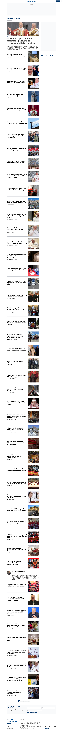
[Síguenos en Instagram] (45, 726)
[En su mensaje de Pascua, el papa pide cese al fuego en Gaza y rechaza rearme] (33, 403)
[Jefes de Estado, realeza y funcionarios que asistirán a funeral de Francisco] (33, 550)
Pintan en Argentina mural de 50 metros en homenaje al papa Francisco (16, 96)
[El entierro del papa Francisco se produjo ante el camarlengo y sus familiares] (33, 310)
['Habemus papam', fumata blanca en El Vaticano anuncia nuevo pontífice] (33, 123)
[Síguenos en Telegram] (54, 726)
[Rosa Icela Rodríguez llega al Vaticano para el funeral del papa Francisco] (33, 363)
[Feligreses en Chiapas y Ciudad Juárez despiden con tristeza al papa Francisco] (33, 430)
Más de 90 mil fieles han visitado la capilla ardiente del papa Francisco (16, 469)
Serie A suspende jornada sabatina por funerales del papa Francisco (16, 585)
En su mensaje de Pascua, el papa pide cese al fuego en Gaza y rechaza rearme (17, 403)
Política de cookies (10, 726)
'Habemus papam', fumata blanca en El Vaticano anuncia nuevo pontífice (17, 122)
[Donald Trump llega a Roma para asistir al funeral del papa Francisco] (33, 350)
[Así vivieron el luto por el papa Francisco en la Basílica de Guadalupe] (33, 693)
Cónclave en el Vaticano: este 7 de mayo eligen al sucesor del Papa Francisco (16, 163)
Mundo (8, 36)
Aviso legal (9, 725)
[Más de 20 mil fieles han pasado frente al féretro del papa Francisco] (33, 510)
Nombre (28, 706)
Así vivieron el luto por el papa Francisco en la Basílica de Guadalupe (15, 692)
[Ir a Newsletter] (61, 1)
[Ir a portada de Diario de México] (12, 720)
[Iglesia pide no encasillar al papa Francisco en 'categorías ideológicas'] (33, 243)
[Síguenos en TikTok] (50, 726)
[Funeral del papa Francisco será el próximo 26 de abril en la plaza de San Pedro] (33, 666)
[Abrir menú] (1, 1)
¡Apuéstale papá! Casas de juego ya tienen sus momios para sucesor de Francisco (16, 523)
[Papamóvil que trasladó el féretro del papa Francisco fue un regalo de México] (33, 283)
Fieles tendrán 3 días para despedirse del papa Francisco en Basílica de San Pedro (16, 625)
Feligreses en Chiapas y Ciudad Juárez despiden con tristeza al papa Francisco (17, 429)
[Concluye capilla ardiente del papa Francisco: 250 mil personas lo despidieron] (33, 390)
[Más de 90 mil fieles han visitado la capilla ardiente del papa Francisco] (33, 470)
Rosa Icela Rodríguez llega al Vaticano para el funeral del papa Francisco (16, 363)
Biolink (47, 728)
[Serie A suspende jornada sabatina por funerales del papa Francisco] (33, 586)
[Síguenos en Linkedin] (51, 726)
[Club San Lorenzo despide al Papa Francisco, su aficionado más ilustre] (33, 270)
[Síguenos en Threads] (53, 726)
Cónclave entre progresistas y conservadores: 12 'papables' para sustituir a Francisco (16, 563)
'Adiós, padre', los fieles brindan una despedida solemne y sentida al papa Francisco (17, 323)
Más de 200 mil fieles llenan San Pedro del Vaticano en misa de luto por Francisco (16, 203)
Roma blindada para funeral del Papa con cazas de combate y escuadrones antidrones (16, 336)
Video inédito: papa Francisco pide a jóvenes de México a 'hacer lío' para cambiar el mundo (17, 176)
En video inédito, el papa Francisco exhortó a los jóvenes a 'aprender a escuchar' (16, 216)
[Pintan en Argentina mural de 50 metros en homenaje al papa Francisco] (33, 96)
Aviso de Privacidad (10, 728)
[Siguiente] (29, 701)
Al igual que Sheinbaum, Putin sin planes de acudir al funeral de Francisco (16, 612)
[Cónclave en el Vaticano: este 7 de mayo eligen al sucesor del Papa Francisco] (33, 163)
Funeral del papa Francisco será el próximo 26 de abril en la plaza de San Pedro (16, 665)
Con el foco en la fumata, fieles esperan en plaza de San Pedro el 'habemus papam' (16, 136)
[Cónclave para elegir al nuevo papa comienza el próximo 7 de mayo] (33, 190)
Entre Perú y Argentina (18, 571)
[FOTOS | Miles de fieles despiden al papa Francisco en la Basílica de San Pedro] (33, 537)
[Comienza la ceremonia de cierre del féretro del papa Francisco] (33, 376)
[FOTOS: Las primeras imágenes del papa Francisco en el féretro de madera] (33, 639)
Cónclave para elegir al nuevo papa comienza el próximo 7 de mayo (16, 189)
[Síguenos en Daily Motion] (55, 726)
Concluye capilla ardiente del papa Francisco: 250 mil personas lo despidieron (16, 389)
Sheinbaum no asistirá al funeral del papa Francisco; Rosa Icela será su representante (17, 652)
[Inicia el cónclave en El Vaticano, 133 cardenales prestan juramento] (33, 150)
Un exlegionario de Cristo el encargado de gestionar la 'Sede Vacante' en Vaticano (15, 599)
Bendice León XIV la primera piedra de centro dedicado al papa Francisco (16, 56)
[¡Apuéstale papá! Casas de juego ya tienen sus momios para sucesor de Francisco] (33, 523)
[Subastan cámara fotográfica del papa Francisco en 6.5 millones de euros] (33, 83)
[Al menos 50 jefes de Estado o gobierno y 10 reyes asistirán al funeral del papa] (33, 443)
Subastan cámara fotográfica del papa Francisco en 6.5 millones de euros (16, 83)
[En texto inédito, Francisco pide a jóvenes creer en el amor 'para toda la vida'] (33, 230)
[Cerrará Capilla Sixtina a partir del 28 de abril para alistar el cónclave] (33, 483)
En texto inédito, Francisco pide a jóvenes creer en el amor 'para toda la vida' (16, 229)
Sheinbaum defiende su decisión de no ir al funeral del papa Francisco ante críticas (17, 496)
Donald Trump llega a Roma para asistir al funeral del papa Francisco (16, 349)
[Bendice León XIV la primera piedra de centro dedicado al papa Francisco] (33, 56)
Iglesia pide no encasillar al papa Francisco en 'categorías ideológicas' (17, 242)
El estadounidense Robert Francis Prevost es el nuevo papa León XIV (16, 109)
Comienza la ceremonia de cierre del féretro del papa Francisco (16, 376)
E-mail (42, 706)
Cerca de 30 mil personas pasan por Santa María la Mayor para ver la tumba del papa (16, 256)
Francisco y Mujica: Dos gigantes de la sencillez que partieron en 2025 (16, 69)
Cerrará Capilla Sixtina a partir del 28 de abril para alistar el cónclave (16, 482)
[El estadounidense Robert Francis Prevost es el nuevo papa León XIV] (33, 110)
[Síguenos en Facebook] (46, 726)
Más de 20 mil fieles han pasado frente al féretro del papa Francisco (16, 509)
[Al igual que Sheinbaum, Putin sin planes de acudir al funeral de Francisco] (33, 612)
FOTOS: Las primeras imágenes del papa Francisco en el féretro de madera (17, 639)
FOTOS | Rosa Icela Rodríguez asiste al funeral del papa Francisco (17, 296)
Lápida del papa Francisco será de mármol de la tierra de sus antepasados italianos (16, 456)
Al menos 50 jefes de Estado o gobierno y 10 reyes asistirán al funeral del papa (15, 443)
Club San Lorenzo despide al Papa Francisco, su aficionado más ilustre (17, 269)
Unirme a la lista (32, 712)
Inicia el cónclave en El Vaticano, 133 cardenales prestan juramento (17, 149)
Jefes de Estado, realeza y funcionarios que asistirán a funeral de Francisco (16, 549)
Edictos (9, 723)
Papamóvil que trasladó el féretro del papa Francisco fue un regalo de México (16, 283)
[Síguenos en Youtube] (49, 726)
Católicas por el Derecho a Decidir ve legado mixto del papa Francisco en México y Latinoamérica (16, 679)
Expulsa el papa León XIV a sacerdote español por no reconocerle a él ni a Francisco (21, 40)
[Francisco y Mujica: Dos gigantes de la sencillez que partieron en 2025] (33, 70)
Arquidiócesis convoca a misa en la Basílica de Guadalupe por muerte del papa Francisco (16, 416)
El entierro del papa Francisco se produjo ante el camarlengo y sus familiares (16, 309)
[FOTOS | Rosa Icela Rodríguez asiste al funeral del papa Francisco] (33, 296)
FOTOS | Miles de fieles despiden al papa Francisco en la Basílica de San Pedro (17, 536)
